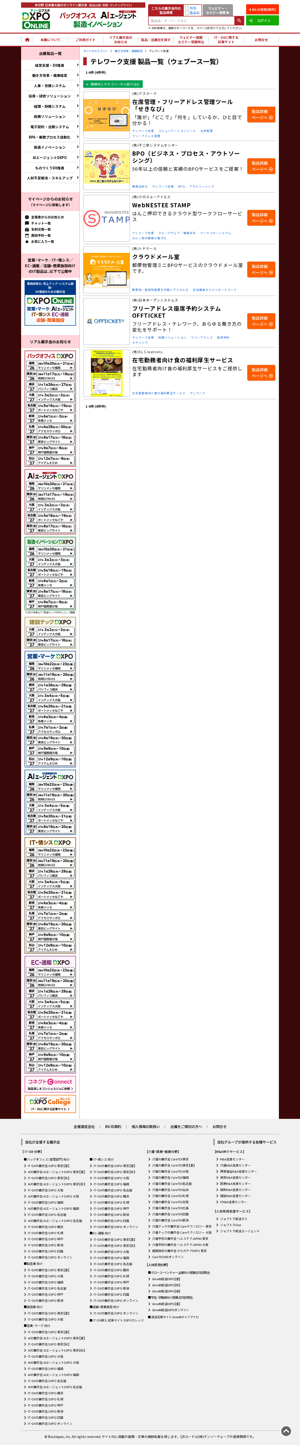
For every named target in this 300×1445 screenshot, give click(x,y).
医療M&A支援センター (235, 1183)
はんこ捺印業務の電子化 (149, 238)
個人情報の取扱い (146, 1126)
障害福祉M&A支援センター (238, 1171)
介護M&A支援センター (235, 1165)
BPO (181, 186)
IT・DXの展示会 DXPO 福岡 (45, 1202)
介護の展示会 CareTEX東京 (170, 1159)
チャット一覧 (41, 223)
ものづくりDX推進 (49, 167)
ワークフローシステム (216, 233)
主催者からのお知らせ (47, 217)
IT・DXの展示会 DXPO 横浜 (45, 1227)
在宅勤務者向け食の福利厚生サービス (159, 393)
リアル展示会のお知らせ (120, 39)
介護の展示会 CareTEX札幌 (170, 1196)
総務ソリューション (50, 116)
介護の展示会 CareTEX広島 (170, 1208)
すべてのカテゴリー (95, 51)
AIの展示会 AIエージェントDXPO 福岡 (53, 1208)
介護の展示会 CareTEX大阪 (170, 1171)
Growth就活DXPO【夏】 (166, 1279)
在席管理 (206, 131)
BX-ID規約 (113, 1126)
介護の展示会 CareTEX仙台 (170, 1189)
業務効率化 (140, 186)
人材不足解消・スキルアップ (50, 177)
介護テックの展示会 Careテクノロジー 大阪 (182, 1232)
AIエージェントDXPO (50, 157)
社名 (193, 8)
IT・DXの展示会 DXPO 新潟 (45, 1245)
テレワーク (198, 393)
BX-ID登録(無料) (264, 9)
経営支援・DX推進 (49, 65)
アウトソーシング (201, 186)
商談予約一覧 (41, 235)
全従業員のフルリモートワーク (215, 290)
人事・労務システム (50, 85)
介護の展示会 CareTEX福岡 (170, 1177)
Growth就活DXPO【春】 (166, 1291)
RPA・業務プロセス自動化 (50, 137)
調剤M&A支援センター (235, 1189)
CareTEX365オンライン (168, 1257)
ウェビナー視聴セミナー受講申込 (191, 39)
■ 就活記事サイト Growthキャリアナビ (173, 1317)
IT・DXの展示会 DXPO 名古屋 (47, 1214)
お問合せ (261, 39)
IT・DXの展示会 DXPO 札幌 (45, 1233)
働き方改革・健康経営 (49, 75)
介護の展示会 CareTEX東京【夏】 (173, 1165)
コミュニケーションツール (177, 131)
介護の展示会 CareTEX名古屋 (172, 1183)
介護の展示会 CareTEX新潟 (170, 1220)
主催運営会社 (84, 1126)
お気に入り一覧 (42, 241)
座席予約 (223, 337)
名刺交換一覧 (41, 229)
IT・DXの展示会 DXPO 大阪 (45, 1190)
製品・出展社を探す (156, 39)
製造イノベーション (50, 147)
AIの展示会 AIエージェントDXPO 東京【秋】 (56, 1184)
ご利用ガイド (85, 39)
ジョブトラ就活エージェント (240, 1231)
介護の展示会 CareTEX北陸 (170, 1202)
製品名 (195, 13)
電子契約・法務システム (49, 126)
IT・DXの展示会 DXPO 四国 (45, 1251)
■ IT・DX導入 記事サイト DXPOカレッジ (117, 1320)
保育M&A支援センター (235, 1177)
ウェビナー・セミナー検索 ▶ (218, 10)
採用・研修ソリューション (50, 95)
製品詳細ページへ (260, 114)
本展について (50, 39)
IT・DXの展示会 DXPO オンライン (50, 1257)
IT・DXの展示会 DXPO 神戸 (45, 1239)
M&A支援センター (232, 1159)
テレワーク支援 (143, 131)
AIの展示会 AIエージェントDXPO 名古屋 (55, 1220)
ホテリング (140, 342)
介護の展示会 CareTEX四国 (170, 1214)
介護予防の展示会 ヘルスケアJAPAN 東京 (180, 1238)
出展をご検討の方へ (186, 1126)
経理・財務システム (50, 106)
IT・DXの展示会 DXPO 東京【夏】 (49, 1165)
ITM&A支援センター (233, 1202)
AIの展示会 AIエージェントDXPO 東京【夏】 (56, 1172)
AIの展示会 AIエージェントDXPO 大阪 (53, 1196)
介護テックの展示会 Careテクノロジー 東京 (182, 1226)
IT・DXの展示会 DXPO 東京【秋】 (49, 1178)
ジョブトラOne (230, 1225)
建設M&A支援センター (235, 1196)
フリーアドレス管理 (146, 136)
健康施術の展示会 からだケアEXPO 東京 (179, 1250)
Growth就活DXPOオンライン (170, 1310)
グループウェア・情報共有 (177, 233)
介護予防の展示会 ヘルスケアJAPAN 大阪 (180, 1244)
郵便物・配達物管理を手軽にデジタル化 (160, 290)
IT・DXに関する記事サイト (226, 39)
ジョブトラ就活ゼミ (234, 1219)
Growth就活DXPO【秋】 (166, 1285)
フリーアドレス (202, 337)
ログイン (263, 20)
